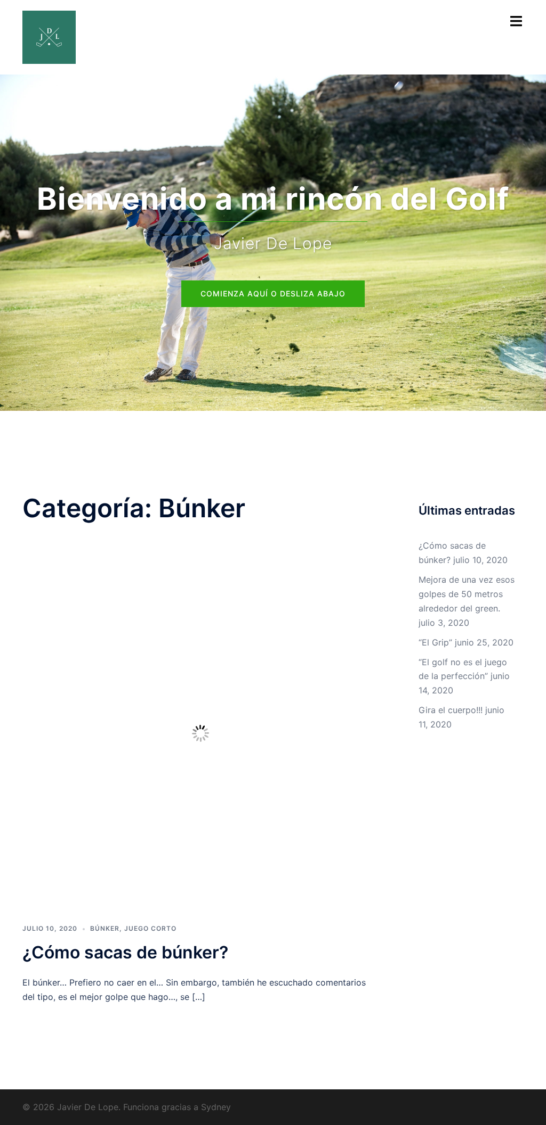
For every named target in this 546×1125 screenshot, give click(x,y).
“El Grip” (435, 642)
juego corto (150, 928)
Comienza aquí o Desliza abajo (273, 293)
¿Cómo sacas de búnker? (125, 952)
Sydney (216, 1107)
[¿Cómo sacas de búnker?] (200, 732)
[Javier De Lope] (49, 36)
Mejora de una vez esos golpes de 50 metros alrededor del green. (467, 594)
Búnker (104, 928)
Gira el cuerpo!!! (451, 710)
